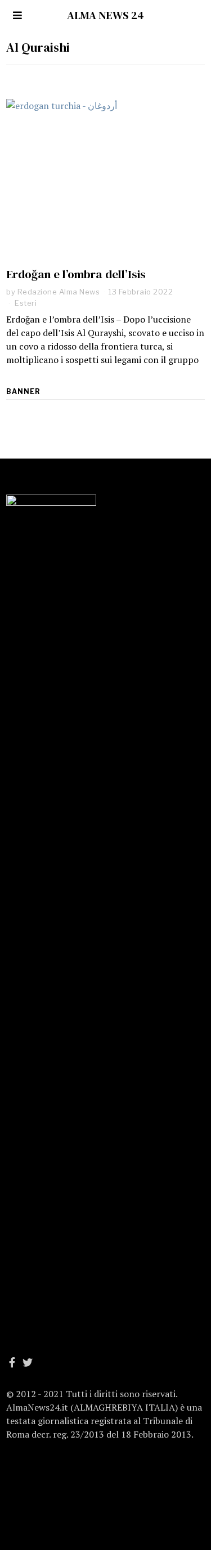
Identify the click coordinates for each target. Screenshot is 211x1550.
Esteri (26, 302)
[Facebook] (12, 1362)
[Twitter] (27, 1362)
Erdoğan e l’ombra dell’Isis (76, 274)
